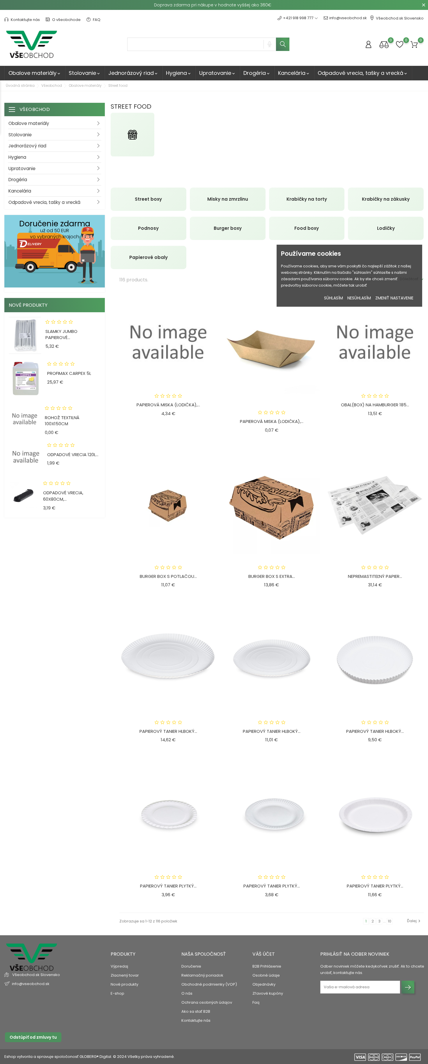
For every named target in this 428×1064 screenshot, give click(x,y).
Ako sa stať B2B (195, 1011)
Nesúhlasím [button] (359, 298)
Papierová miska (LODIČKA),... (168, 405)
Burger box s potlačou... (168, 576)
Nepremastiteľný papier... (375, 576)
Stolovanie (85, 73)
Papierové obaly (148, 257)
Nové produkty (124, 984)
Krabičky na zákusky (386, 199)
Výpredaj (119, 966)
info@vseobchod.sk (348, 18)
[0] (384, 44)
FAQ (96, 19)
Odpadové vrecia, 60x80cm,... (63, 496)
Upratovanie (217, 73)
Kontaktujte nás (25, 19)
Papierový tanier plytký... (168, 886)
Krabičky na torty (306, 199)
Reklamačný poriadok (202, 975)
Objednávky (263, 984)
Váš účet (263, 954)
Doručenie (191, 966)
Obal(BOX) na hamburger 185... (375, 405)
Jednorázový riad (133, 73)
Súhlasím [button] (333, 298)
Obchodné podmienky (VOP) (209, 984)
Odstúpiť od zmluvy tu (33, 1037)
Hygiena (179, 73)
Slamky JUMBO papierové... (61, 334)
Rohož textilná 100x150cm (62, 420)
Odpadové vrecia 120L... (72, 454)
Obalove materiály (34, 73)
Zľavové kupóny (267, 993)
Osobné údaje (266, 975)
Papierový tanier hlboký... (168, 731)
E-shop (117, 993)
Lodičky (386, 228)
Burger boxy (228, 228)
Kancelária (294, 73)
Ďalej (412, 921)
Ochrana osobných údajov (206, 1002)
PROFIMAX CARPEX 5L (69, 373)
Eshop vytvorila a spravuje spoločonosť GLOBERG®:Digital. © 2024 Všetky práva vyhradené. (89, 1056)
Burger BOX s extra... (271, 576)
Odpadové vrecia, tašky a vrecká (363, 73)
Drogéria (256, 73)
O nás (186, 993)
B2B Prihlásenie (266, 966)
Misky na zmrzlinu (227, 199)
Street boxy (148, 199)
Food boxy (306, 228)
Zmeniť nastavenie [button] (394, 298)
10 (389, 921)
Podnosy (148, 228)
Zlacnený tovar (125, 975)
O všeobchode (66, 19)
